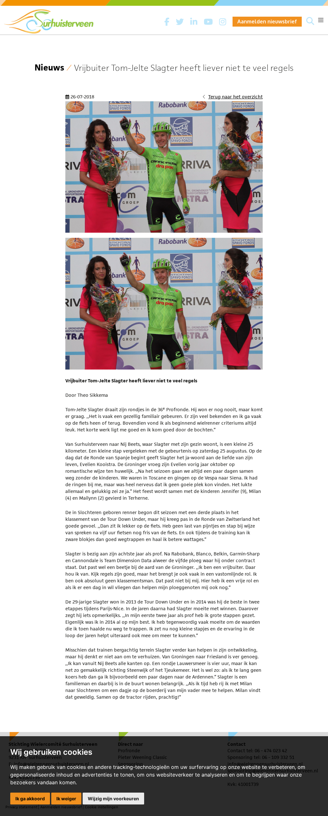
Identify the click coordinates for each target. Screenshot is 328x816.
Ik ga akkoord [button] (30, 798)
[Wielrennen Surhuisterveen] (52, 20)
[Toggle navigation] (320, 20)
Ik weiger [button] (66, 798)
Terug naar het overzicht (235, 97)
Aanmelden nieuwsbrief (267, 21)
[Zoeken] (310, 21)
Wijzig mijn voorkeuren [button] (113, 798)
